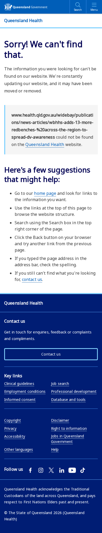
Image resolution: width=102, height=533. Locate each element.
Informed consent (20, 399)
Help (55, 449)
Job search (60, 383)
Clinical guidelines (19, 383)
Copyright (12, 420)
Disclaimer (60, 420)
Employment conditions (25, 391)
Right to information (69, 428)
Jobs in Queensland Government (67, 438)
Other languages (18, 449)
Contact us (50, 354)
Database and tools (68, 399)
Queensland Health (44, 144)
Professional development (74, 391)
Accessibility (14, 436)
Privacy (10, 428)
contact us (32, 279)
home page (45, 193)
